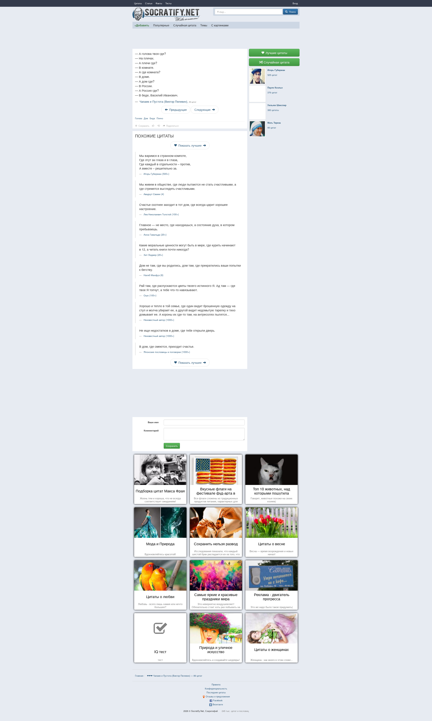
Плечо (160, 118)
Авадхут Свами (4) (154, 194)
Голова (138, 118)
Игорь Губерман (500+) (156, 173)
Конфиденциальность (216, 688)
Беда (152, 118)
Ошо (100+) (150, 295)
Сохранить (172, 445)
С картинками (219, 25)
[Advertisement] (216, 38)
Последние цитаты (216, 692)
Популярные (161, 25)
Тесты (168, 3)
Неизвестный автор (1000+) (159, 319)
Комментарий (151, 430)
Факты (159, 3)
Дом (146, 118)
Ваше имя (153, 422)
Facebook (218, 700)
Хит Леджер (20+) (153, 254)
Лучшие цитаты (276, 52)
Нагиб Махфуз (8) (153, 275)
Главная (139, 675)
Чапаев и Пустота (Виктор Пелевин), (168, 101)
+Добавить (141, 25)
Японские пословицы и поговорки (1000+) (167, 352)
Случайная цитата (184, 25)
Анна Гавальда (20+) (155, 234)
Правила (216, 684)
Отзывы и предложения (218, 696)
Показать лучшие (190, 145)
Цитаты (138, 3)
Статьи (148, 3)
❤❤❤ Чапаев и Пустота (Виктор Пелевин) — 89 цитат (174, 675)
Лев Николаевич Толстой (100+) (161, 214)
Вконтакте (218, 704)
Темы (203, 25)
